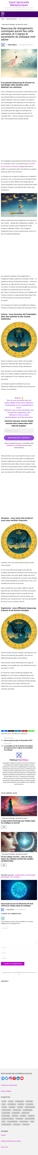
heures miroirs (7, 1110)
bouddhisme (12, 1104)
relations (15, 1115)
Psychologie (6, 1115)
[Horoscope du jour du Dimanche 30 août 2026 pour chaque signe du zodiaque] (19, 890)
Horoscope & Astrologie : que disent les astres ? (15, 818)
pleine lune (26, 1113)
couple (5, 1107)
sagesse (31, 1115)
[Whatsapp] (31, 731)
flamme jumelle (30, 1107)
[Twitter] (6, 1078)
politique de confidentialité (16, 445)
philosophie (16, 1113)
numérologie (6, 1113)
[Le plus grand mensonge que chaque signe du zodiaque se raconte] (19, 806)
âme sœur (17, 1124)
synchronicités (30, 1118)
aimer (4, 1101)
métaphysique (28, 1110)
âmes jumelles (7, 1124)
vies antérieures (13, 1121)
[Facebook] (4, 731)
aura (4, 1104)
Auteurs (3, 1135)
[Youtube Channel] (22, 1078)
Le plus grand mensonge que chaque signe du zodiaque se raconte (18, 822)
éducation (26, 1124)
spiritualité (20, 1118)
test (4, 1121)
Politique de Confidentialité (9, 1085)
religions (23, 1115)
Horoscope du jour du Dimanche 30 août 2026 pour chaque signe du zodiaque (17, 905)
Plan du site (4, 1147)
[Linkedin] (18, 731)
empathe (12, 1107)
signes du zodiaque (19, 733)
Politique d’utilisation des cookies (11, 1141)
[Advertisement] (19, 1003)
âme (32, 1121)
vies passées (24, 1121)
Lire (3, 827)
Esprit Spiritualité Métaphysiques (19, 4)
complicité (30, 1104)
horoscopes (17, 1110)
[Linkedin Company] (18, 1078)
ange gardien (20, 1101)
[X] (11, 731)
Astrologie (6, 733)
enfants (20, 1107)
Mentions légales (6, 1091)
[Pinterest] (24, 731)
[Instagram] (10, 1078)
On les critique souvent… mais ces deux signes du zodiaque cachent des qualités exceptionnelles (17, 859)
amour (11, 1101)
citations (21, 1104)
